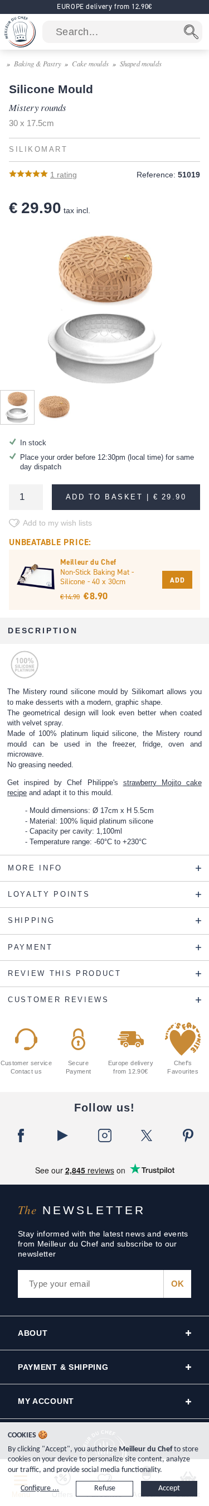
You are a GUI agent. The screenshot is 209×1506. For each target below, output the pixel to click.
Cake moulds (90, 63)
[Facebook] (21, 1135)
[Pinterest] (188, 1135)
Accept (169, 1488)
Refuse (104, 1488)
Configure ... (40, 1488)
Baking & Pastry (37, 63)
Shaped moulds (141, 63)
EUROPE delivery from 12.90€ (104, 6)
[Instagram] (104, 1135)
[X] (146, 1135)
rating (63, 174)
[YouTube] (63, 1135)
